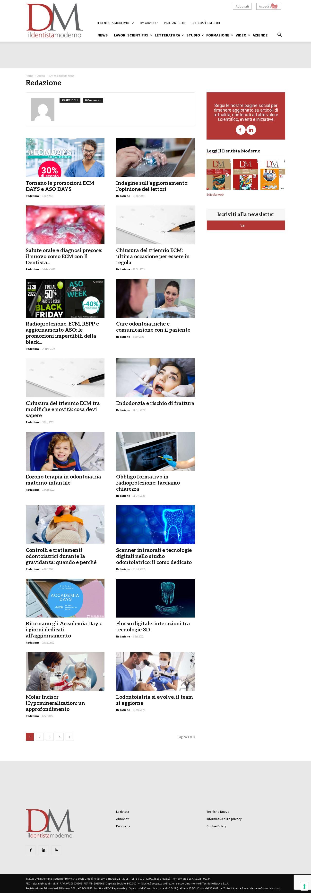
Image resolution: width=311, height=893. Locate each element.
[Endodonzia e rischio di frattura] (155, 377)
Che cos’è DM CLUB (205, 23)
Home (29, 76)
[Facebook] (241, 130)
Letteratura (167, 35)
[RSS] (56, 850)
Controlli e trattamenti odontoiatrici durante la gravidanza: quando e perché (61, 556)
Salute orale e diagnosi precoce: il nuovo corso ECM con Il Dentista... (64, 257)
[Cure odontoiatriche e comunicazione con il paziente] (155, 298)
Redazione (33, 196)
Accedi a (265, 6)
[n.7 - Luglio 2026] (245, 175)
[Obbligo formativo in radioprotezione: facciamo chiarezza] (155, 451)
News (102, 35)
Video (241, 35)
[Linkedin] (251, 130)
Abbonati (242, 6)
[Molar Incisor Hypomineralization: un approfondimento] (65, 671)
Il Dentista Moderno (113, 23)
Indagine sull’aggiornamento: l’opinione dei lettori (152, 186)
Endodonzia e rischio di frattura (155, 403)
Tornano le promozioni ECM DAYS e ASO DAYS (60, 186)
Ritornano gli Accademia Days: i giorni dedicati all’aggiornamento (64, 630)
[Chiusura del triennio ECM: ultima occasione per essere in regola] (155, 224)
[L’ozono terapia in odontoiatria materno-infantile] (65, 451)
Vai (243, 225)
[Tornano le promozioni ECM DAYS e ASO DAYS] (65, 157)
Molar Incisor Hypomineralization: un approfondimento (55, 703)
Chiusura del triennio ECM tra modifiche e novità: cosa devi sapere (63, 409)
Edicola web (215, 195)
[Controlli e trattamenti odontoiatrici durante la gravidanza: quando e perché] (65, 524)
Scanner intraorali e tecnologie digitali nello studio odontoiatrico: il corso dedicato (154, 556)
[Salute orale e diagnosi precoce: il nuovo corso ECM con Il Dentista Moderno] (65, 224)
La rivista (122, 811)
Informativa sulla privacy (224, 819)
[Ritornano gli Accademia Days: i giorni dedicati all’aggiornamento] (65, 598)
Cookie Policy (216, 826)
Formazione (217, 35)
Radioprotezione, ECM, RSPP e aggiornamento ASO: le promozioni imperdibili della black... (62, 333)
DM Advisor (149, 23)
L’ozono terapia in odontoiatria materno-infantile (63, 480)
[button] (279, 35)
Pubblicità (123, 826)
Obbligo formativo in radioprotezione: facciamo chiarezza (148, 483)
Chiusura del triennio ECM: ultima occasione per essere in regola (153, 257)
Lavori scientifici (131, 35)
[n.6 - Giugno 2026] (272, 175)
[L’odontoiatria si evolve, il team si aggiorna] (155, 671)
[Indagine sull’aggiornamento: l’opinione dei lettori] (155, 157)
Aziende (260, 35)
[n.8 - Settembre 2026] (219, 175)
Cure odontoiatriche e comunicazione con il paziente (153, 327)
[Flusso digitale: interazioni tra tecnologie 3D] (155, 598)
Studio (193, 35)
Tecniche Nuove (218, 811)
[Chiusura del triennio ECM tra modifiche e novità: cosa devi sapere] (65, 377)
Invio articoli (174, 23)
